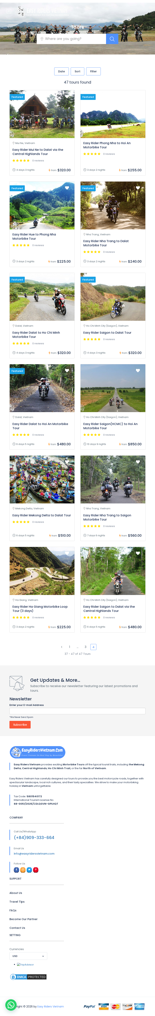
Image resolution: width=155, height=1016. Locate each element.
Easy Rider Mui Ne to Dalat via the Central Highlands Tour (37, 152)
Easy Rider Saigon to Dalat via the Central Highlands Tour (109, 608)
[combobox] (28, 956)
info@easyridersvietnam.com (34, 854)
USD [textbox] (14, 956)
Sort (77, 71)
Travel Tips (17, 902)
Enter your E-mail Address (26, 705)
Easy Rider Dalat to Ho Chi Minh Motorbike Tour (36, 334)
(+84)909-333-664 (34, 838)
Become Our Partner (23, 919)
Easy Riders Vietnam (50, 1006)
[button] (11, 1005)
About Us (15, 893)
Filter (93, 71)
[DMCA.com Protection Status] (28, 977)
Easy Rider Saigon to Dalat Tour (107, 332)
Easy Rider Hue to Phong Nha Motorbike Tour (34, 236)
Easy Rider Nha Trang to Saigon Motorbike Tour (107, 517)
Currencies (16, 949)
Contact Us (17, 928)
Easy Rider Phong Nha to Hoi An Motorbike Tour (107, 145)
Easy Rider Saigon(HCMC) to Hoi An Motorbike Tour (110, 426)
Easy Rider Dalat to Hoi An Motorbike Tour (40, 426)
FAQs (12, 910)
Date (61, 71)
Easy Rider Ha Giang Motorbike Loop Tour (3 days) (40, 608)
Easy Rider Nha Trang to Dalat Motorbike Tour (106, 243)
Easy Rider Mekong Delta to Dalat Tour (41, 515)
